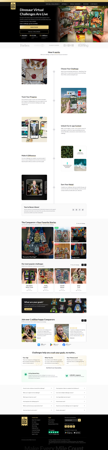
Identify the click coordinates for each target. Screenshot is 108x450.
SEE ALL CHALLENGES (34, 31)
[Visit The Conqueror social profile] (66, 426)
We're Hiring (34, 425)
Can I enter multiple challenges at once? (64, 392)
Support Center (35, 434)
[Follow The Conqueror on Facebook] (73, 210)
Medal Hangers (75, 4)
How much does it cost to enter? (30, 410)
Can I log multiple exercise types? (63, 397)
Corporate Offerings (36, 430)
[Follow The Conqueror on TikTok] (83, 210)
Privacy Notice (51, 421)
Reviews (85, 4)
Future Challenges (35, 423)
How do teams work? (60, 401)
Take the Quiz (28, 309)
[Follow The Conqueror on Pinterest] (79, 210)
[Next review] (85, 320)
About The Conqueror (36, 419)
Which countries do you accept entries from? (33, 405)
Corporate (93, 4)
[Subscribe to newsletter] (79, 420)
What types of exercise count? (29, 397)
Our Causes (34, 421)
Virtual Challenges (52, 4)
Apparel (64, 4)
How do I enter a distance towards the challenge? (34, 388)
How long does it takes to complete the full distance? (67, 388)
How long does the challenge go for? (31, 401)
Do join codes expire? (60, 410)
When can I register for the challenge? (31, 392)
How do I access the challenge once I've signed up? (67, 405)
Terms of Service (51, 419)
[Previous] (82, 265)
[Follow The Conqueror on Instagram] (76, 210)
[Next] (85, 265)
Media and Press (35, 428)
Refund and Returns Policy (53, 423)
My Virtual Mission (35, 432)
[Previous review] (82, 320)
